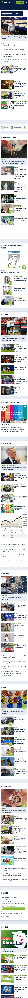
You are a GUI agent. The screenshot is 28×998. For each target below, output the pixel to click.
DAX (3, 533)
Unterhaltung (9, 137)
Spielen (5, 927)
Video (5, 893)
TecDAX (4, 538)
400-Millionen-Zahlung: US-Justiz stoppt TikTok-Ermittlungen (14, 545)
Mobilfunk (20, 2)
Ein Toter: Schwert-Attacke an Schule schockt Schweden (13, 50)
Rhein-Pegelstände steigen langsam (13, 560)
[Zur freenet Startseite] (5, 1)
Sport (5, 314)
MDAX (3, 535)
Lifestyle (6, 786)
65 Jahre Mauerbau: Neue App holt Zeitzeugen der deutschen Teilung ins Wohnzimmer (13, 673)
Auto (4, 687)
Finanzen (6, 443)
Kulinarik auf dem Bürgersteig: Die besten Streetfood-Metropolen (15, 880)
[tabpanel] (14, 29)
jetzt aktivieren (7, 909)
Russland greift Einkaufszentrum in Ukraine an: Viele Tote (13, 45)
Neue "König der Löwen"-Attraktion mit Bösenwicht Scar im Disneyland (14, 875)
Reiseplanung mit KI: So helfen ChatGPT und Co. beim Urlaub (14, 657)
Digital (5, 573)
